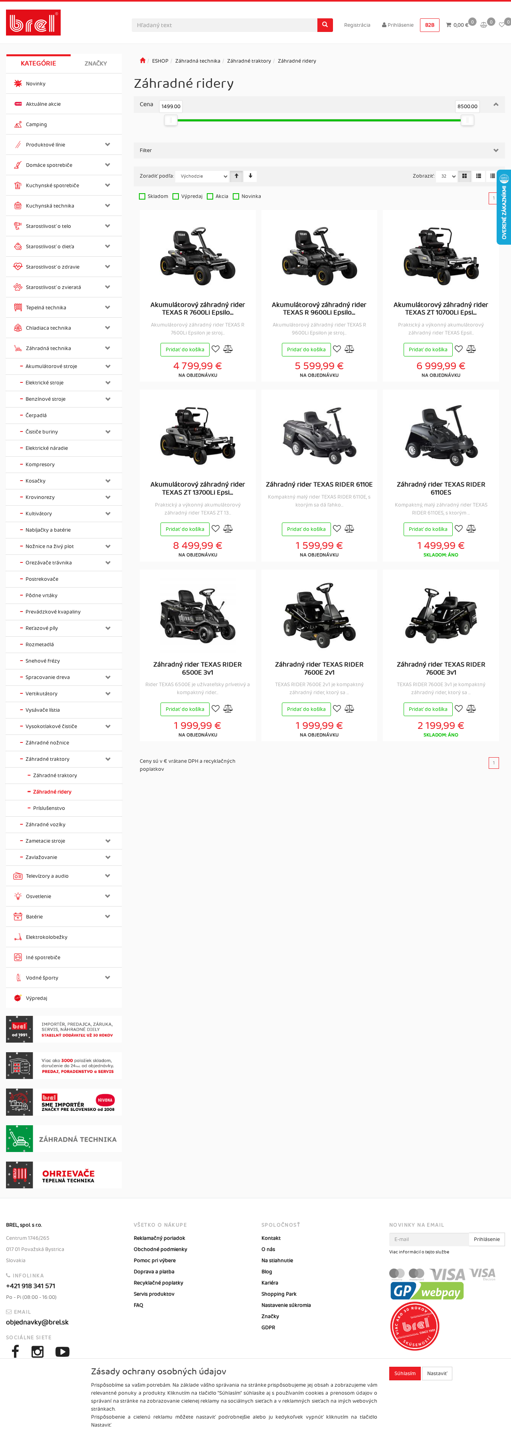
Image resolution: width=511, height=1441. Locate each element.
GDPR (268, 1327)
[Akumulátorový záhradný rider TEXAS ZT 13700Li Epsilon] (198, 435)
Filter (146, 150)
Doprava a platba (154, 1271)
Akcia (222, 196)
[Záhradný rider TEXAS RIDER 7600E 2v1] (319, 615)
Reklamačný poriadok (159, 1238)
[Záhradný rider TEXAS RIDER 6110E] (319, 435)
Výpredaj (191, 196)
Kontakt (271, 1238)
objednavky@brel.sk (37, 1322)
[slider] (171, 120)
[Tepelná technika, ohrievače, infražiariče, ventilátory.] (64, 1175)
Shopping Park (279, 1294)
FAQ (138, 1305)
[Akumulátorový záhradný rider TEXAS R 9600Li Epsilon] (319, 256)
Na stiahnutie (277, 1260)
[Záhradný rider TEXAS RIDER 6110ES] (441, 435)
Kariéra (269, 1283)
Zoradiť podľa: (157, 176)
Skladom (158, 196)
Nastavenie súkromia (286, 1305)
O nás (268, 1249)
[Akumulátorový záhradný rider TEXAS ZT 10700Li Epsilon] (441, 256)
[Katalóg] (464, 176)
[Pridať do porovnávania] (228, 350)
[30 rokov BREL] (64, 1029)
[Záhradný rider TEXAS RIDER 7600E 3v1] (441, 615)
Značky (96, 64)
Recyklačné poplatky (158, 1283)
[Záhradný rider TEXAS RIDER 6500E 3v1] (198, 615)
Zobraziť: (424, 176)
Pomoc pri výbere (155, 1260)
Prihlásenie (400, 25)
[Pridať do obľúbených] (215, 350)
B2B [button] (429, 25)
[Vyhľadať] (325, 25)
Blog (266, 1271)
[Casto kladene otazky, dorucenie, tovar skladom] (64, 1065)
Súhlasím (405, 1373)
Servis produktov (154, 1294)
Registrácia (357, 25)
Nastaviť (437, 1373)
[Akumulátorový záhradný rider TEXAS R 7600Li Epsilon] (198, 256)
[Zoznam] (478, 176)
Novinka (251, 196)
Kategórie (38, 63)
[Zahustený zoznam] (492, 176)
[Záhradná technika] (64, 1138)
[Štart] (142, 61)
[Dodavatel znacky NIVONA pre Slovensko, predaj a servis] (64, 1102)
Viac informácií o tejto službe (419, 1252)
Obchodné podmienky (160, 1249)
